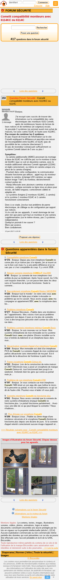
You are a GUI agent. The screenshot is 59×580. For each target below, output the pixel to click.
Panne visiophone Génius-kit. (24, 362)
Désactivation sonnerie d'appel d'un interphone (32, 346)
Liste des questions (28, 91)
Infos (29, 552)
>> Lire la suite (50, 548)
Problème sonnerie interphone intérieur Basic (31, 328)
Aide (47, 5)
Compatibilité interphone (22, 257)
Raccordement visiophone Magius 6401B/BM (31, 291)
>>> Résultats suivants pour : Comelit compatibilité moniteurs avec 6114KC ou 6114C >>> (29, 431)
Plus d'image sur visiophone (25, 414)
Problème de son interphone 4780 (26, 380)
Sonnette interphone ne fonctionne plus (29, 396)
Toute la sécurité (43, 552)
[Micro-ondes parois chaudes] (14, 90)
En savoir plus (36, 577)
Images (5, 555)
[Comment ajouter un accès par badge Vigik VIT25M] (43, 90)
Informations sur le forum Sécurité (30, 510)
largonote (6, 109)
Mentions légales (29, 517)
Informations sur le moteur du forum (30, 513)
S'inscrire (38, 5)
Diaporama (8, 552)
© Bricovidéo (33, 558)
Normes (20, 552)
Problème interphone (20, 309)
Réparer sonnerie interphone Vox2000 (29, 273)
